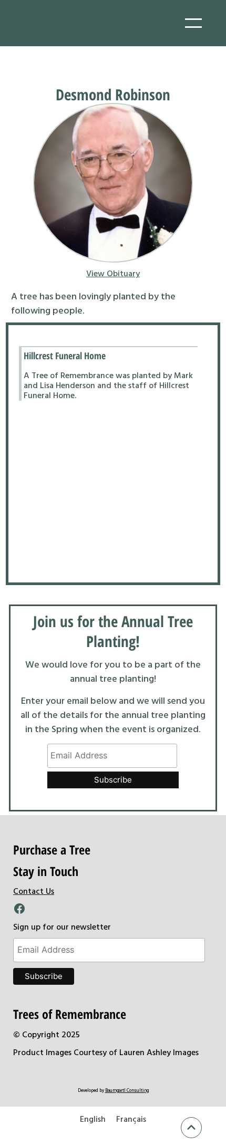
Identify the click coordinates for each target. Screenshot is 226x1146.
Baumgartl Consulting (127, 1090)
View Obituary (113, 273)
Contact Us (33, 890)
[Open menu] (193, 23)
